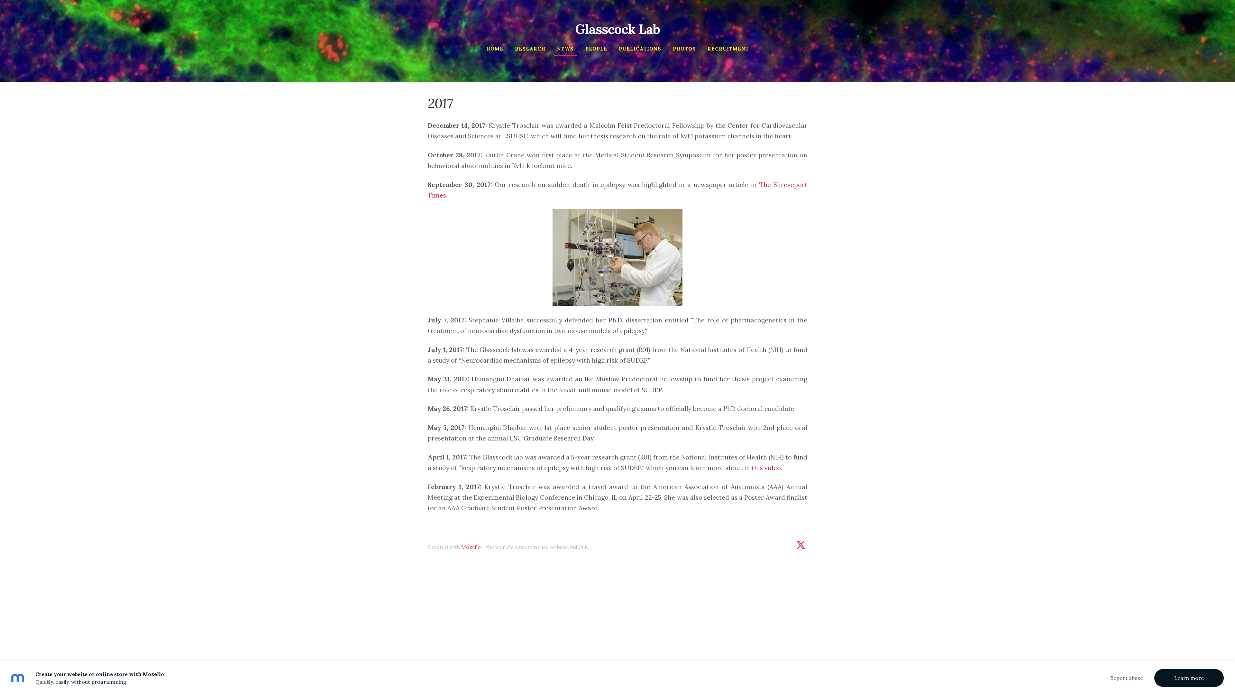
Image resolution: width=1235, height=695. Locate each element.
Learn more (1189, 678)
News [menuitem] (565, 49)
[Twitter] (800, 545)
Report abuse (1126, 678)
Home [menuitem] (494, 49)
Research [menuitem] (530, 49)
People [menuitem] (596, 49)
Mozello (471, 547)
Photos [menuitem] (684, 49)
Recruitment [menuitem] (728, 49)
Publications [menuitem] (640, 49)
